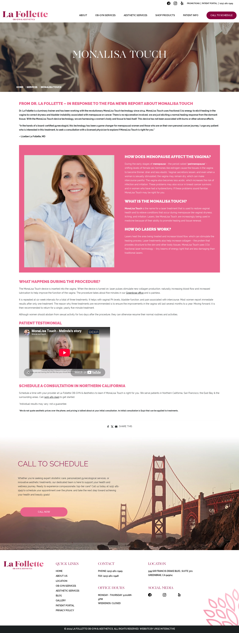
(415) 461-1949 (226, 3)
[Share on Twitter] (112, 426)
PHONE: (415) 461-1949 (110, 571)
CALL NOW (44, 512)
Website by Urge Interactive (157, 628)
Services (32, 87)
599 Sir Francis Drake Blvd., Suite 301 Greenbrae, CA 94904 (170, 573)
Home (19, 87)
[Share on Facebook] (108, 426)
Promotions (193, 3)
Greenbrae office (135, 293)
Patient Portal (209, 3)
